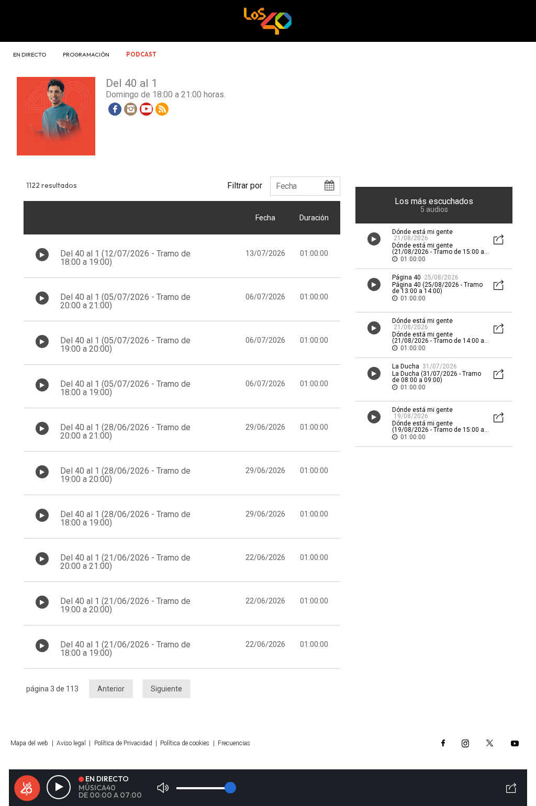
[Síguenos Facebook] (443, 743)
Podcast (141, 54)
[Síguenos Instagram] (465, 743)
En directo (29, 54)
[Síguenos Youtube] (515, 743)
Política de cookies (184, 743)
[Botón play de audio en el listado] (42, 254)
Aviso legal (71, 743)
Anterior (111, 689)
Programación (86, 54)
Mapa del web (29, 743)
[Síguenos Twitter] (490, 743)
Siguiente (166, 689)
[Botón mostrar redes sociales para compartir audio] (498, 240)
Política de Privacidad (123, 743)
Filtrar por (244, 185)
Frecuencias (234, 743)
